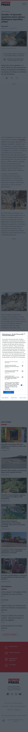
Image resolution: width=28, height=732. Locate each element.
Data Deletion (5, 397)
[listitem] (14, 362)
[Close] (24, 334)
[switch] (22, 366)
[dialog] (14, 366)
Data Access (14, 397)
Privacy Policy (22, 397)
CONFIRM (8, 392)
